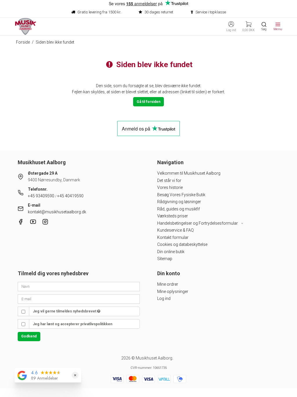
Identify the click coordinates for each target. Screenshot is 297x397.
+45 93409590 (41, 196)
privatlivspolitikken (96, 324)
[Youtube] (33, 223)
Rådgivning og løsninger (179, 201)
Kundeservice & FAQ (175, 230)
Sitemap (164, 258)
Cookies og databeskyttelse (182, 244)
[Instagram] (45, 223)
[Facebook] (20, 223)
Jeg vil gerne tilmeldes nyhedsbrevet (65, 311)
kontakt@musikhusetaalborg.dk (57, 212)
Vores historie (170, 187)
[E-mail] (79, 298)
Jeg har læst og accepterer (72, 324)
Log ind (164, 298)
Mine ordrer (167, 284)
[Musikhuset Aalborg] (25, 26)
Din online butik (170, 251)
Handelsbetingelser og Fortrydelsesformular (198, 223)
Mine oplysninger (172, 291)
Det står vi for (169, 180)
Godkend (29, 336)
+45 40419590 (70, 196)
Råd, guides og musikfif (178, 209)
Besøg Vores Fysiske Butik (181, 194)
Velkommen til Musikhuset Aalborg (188, 173)
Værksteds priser (172, 216)
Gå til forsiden (148, 102)
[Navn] (79, 286)
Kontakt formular (173, 237)
